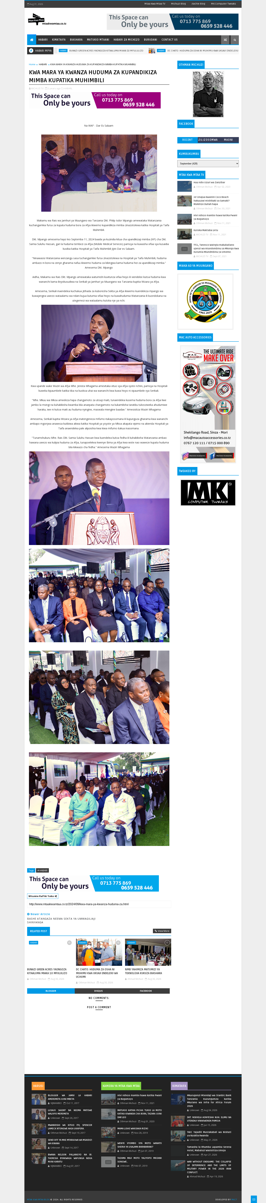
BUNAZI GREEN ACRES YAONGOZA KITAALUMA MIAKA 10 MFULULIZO (54, 50)
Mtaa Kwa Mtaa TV (154, 3)
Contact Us (170, 39)
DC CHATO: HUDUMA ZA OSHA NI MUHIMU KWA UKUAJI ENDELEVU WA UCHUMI (157, 50)
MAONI (228, 139)
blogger (51, 990)
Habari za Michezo (127, 39)
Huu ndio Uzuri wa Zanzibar (209, 182)
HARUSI (38, 1086)
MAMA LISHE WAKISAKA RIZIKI (132, 1128)
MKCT (234, 1199)
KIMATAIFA (179, 1086)
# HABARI (42, 870)
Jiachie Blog (198, 3)
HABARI (109, 50)
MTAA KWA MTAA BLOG (38, 1199)
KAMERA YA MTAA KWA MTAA (121, 1086)
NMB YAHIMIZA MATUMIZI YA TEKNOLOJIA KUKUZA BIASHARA (143, 971)
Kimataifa (59, 39)
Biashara (76, 39)
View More (163, 930)
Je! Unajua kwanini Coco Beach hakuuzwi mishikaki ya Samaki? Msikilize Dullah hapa (212, 201)
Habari (43, 39)
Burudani (150, 39)
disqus (98, 990)
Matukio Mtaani (98, 39)
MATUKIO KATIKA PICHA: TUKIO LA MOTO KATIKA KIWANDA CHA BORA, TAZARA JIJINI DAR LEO (139, 1114)
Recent (187, 139)
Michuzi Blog (178, 3)
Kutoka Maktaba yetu (206, 230)
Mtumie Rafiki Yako (42, 896)
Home (32, 64)
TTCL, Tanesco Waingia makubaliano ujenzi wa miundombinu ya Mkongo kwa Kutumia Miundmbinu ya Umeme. (216, 248)
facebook (146, 990)
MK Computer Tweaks (223, 3)
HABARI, (68, 88)
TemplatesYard (134, 1195)
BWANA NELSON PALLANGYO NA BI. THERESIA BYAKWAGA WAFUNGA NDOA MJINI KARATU (70, 1158)
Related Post (38, 931)
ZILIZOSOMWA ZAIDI (208, 140)
